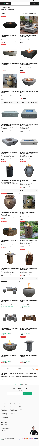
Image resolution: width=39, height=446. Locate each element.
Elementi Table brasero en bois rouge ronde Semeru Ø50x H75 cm (28, 269)
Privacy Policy (12, 413)
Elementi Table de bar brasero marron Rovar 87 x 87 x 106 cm (10, 269)
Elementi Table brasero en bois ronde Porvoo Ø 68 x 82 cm (28, 213)
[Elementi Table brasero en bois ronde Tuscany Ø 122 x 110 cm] (10, 81)
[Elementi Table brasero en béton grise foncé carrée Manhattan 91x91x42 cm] (29, 53)
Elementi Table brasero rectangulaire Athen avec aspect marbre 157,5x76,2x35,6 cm (29, 153)
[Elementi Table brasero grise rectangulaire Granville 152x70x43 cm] (10, 53)
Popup (15, 41)
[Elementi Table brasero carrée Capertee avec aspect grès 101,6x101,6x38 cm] (29, 114)
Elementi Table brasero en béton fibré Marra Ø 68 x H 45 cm (29, 301)
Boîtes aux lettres (4, 403)
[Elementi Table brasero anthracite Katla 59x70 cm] (29, 170)
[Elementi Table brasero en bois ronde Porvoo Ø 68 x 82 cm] (29, 202)
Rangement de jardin (4, 418)
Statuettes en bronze (4, 417)
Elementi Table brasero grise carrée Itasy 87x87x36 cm (8, 36)
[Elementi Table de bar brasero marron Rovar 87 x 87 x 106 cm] (10, 258)
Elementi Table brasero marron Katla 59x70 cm (9, 212)
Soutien (11, 401)
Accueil (2, 7)
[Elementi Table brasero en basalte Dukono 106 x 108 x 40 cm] (10, 230)
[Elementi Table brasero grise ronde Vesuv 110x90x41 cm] (10, 345)
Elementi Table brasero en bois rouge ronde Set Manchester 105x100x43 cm (9, 329)
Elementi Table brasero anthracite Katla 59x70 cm (28, 181)
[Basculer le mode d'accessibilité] (33, 1)
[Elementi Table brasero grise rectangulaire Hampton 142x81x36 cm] (29, 25)
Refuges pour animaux (4, 414)
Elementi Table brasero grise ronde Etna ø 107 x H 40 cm (29, 92)
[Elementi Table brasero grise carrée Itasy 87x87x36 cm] (10, 25)
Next (37, 370)
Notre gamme (3, 401)
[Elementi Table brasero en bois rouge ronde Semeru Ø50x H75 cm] (29, 258)
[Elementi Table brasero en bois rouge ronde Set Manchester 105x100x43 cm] (10, 318)
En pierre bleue (4, 413)
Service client (30, 0)
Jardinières (3, 409)
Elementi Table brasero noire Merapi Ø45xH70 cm (10, 180)
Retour (11, 406)
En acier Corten (4, 410)
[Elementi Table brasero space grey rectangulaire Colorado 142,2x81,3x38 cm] (10, 114)
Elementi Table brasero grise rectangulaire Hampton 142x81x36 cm (28, 36)
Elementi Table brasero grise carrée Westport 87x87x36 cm (9, 153)
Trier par (26, 13)
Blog (20, 406)
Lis (2, 379)
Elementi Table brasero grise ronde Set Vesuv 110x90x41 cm (9, 301)
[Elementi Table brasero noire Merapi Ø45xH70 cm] (10, 170)
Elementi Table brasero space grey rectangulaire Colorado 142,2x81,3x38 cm (10, 125)
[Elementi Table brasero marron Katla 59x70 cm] (10, 202)
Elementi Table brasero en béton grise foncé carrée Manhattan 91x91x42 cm (29, 64)
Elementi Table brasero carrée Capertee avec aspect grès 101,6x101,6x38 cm (29, 125)
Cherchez (29, 3)
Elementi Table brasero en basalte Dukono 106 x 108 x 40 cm (9, 241)
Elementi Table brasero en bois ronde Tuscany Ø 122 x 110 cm (10, 92)
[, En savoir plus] (33, 4)
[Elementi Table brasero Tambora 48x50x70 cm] (29, 230)
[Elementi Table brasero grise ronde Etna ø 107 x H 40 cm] (29, 81)
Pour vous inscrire (27, 393)
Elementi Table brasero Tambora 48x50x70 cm (28, 240)
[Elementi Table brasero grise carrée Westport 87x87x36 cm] (10, 142)
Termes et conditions (13, 410)
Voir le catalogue (1, 3)
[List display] (23, 13)
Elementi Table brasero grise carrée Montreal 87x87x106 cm (28, 356)
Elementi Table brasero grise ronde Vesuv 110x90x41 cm (8, 356)
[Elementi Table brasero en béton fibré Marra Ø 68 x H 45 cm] (29, 290)
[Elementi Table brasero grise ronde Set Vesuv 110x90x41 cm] (10, 290)
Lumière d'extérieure (4, 416)
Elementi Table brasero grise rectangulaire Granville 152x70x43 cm (10, 64)
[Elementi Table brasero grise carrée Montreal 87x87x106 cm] (29, 345)
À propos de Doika (22, 403)
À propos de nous (23, 401)
